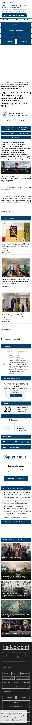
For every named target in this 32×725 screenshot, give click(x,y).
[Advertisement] (16, 62)
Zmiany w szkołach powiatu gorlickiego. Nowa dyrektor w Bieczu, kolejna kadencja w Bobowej (17, 513)
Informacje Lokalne (16, 25)
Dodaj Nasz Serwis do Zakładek (14, 15)
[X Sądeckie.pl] (10, 442)
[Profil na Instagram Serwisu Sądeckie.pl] (22, 442)
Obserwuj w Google (16, 479)
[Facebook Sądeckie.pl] (4, 442)
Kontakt (16, 396)
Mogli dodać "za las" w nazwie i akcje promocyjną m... (16, 528)
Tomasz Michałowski (22, 678)
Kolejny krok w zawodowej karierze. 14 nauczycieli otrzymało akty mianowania (15, 507)
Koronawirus (25, 673)
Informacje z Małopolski (16, 30)
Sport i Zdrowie (8, 41)
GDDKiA (16, 687)
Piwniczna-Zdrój (8, 678)
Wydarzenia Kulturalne (8, 36)
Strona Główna (5, 82)
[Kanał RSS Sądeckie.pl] (28, 442)
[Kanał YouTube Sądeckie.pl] (16, 442)
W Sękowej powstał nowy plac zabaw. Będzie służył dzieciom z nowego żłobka (17, 498)
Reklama (16, 702)
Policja (16, 682)
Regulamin (9, 697)
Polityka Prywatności (16, 706)
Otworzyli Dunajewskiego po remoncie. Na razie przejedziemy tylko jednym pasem (16, 502)
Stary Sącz (15, 673)
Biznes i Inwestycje (24, 36)
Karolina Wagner (18, 113)
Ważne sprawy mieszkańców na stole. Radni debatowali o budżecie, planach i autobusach (17, 493)
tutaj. (10, 189)
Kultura (6, 673)
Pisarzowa (6, 682)
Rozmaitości (24, 41)
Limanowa (25, 682)
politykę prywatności (15, 720)
